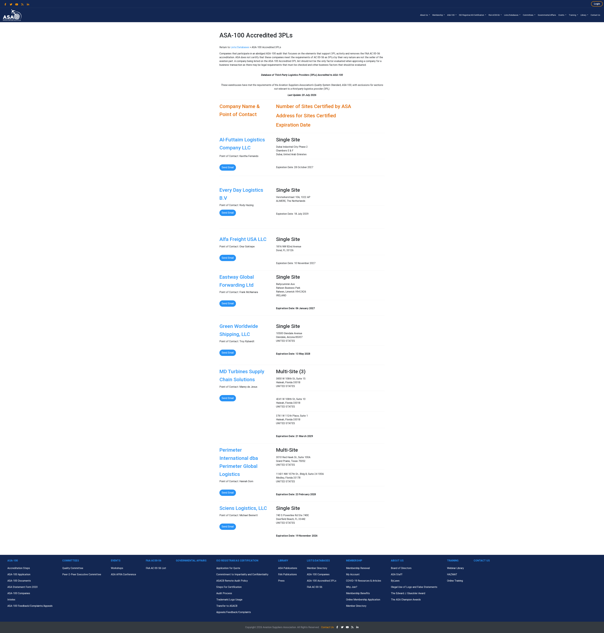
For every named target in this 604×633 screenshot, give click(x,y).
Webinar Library (455, 568)
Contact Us (595, 15)
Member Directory (317, 568)
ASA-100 (451, 15)
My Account (353, 574)
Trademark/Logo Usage (229, 599)
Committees (528, 15)
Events (562, 15)
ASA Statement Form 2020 (22, 587)
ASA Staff (396, 574)
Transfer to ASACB (226, 605)
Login (597, 4)
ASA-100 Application (18, 574)
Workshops (117, 568)
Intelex (11, 599)
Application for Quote (228, 568)
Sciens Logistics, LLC (243, 508)
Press (281, 580)
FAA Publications (287, 574)
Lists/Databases (511, 15)
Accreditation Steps (18, 568)
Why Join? (351, 587)
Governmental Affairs (547, 15)
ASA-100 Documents (19, 580)
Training (573, 15)
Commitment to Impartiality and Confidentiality (242, 574)
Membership (437, 15)
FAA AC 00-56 (314, 587)
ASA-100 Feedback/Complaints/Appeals (30, 605)
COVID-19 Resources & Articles (363, 580)
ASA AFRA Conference (123, 574)
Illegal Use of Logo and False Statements (414, 587)
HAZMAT (452, 574)
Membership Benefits (358, 593)
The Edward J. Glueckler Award (408, 593)
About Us (424, 15)
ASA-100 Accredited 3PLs (321, 580)
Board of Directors (401, 568)
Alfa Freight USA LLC (242, 239)
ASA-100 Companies (18, 593)
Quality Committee (72, 568)
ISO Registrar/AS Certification (472, 15)
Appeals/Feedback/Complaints (233, 612)
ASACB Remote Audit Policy (232, 580)
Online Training (455, 580)
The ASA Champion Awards (406, 599)
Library (584, 15)
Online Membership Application (363, 599)
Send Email (228, 167)
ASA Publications (287, 568)
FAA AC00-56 (494, 15)
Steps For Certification (229, 587)
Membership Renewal (358, 568)
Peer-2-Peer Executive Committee (81, 574)
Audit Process (224, 593)
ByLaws (395, 580)
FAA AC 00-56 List (156, 568)
